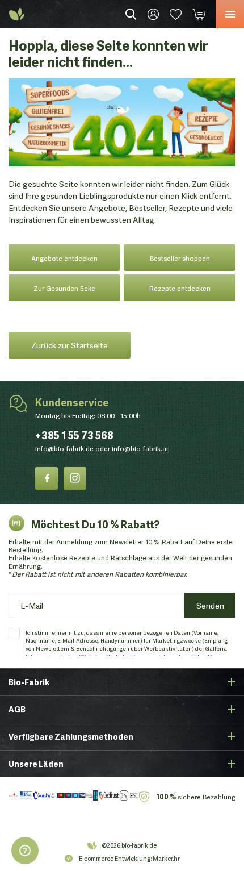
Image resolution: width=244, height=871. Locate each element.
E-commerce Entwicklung (114, 857)
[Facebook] (46, 478)
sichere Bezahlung (195, 796)
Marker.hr (166, 857)
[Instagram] (75, 478)
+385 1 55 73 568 (74, 434)
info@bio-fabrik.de (64, 448)
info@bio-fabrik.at (140, 448)
